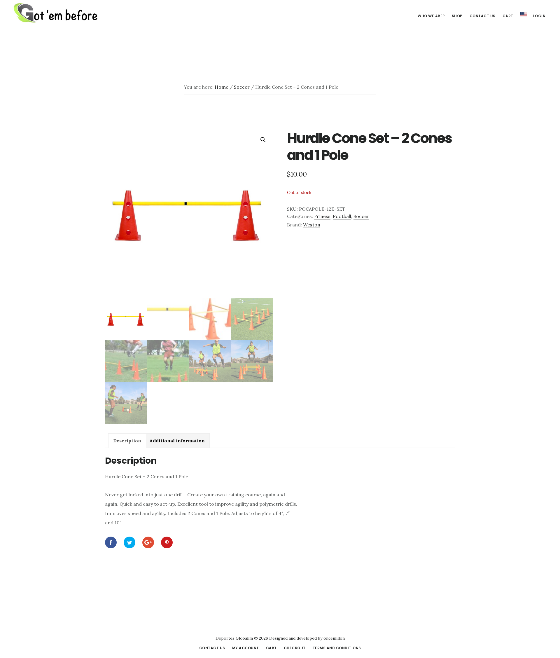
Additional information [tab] (177, 441)
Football (342, 216)
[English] (523, 15)
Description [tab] (127, 441)
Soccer (242, 87)
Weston (311, 225)
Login (539, 15)
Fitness (322, 216)
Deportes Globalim (55, 13)
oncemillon (333, 638)
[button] (263, 140)
